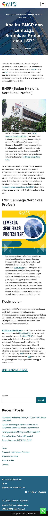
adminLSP (17, 48)
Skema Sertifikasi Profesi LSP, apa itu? (17, 436)
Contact (5, 465)
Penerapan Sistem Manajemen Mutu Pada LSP (21, 432)
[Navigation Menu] (43, 4)
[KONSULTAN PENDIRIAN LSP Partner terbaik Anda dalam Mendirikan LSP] (9, 4)
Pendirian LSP (24, 333)
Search (5, 396)
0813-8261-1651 (15, 370)
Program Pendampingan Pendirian (15, 452)
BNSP (33, 69)
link (29, 357)
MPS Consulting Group (12, 479)
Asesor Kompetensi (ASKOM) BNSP (17, 440)
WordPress (32, 513)
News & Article (8, 460)
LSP (6, 72)
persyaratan (19, 268)
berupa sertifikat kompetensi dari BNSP (18, 187)
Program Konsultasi (10, 456)
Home (8, 15)
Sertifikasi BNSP (26, 336)
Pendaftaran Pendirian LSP (13, 488)
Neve (14, 513)
